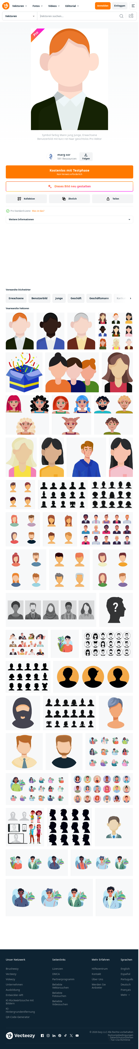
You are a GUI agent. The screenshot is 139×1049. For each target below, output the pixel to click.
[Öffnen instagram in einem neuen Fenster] (48, 1037)
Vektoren (18, 6)
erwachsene (16, 298)
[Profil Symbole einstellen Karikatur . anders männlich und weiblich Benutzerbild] (23, 529)
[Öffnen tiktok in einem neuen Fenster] (65, 1037)
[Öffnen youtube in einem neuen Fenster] (77, 1037)
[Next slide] (124, 298)
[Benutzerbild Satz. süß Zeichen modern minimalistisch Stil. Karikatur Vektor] (37, 789)
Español (123, 974)
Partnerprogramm (63, 979)
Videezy (10, 979)
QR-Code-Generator (18, 1017)
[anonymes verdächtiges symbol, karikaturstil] (24, 751)
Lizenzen (57, 968)
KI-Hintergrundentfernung (20, 1010)
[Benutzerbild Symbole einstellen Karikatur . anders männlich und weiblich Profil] (26, 569)
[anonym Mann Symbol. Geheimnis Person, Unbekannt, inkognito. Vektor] (116, 610)
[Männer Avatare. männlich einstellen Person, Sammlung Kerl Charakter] (106, 529)
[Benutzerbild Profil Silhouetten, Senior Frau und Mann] (112, 494)
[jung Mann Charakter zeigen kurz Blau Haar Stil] (116, 713)
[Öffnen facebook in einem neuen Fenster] (42, 1037)
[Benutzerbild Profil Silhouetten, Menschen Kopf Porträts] (28, 677)
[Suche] (121, 16)
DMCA (56, 974)
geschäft (76, 298)
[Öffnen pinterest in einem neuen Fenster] (59, 1037)
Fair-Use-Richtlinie (117, 1043)
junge (59, 298)
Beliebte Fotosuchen (59, 994)
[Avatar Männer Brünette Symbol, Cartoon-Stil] (114, 827)
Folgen (86, 158)
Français (123, 989)
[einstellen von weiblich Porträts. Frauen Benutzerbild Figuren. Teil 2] (71, 415)
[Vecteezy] (5, 5)
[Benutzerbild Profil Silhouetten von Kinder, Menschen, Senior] (69, 713)
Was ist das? (38, 210)
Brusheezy (12, 968)
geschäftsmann (99, 298)
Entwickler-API (14, 995)
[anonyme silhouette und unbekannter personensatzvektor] (25, 827)
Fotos (36, 6)
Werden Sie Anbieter (99, 986)
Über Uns (97, 979)
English (122, 968)
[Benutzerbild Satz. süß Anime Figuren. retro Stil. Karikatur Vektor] (109, 751)
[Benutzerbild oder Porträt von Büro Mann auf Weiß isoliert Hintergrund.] (86, 457)
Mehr (121, 994)
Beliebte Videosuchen (60, 1002)
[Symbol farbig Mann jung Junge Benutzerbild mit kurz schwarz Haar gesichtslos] (50, 331)
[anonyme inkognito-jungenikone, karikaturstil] (64, 751)
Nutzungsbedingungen (117, 1038)
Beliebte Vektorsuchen (60, 986)
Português (124, 979)
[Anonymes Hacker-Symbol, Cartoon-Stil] (23, 713)
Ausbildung (13, 989)
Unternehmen (14, 984)
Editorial (70, 6)
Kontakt (96, 974)
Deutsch (123, 984)
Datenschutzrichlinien (118, 1040)
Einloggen (119, 5)
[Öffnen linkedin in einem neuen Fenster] (53, 1037)
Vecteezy (11, 974)
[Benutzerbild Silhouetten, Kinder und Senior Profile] (63, 494)
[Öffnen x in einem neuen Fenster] (71, 1037)
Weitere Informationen (21, 219)
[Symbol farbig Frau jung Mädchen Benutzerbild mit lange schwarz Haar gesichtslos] (121, 457)
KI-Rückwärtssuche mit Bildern (20, 1002)
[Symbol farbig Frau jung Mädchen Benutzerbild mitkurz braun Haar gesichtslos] (117, 372)
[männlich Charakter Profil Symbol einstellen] (93, 677)
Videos (52, 6)
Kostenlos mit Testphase (69, 172)
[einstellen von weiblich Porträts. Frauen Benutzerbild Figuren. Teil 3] (27, 415)
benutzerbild (39, 298)
